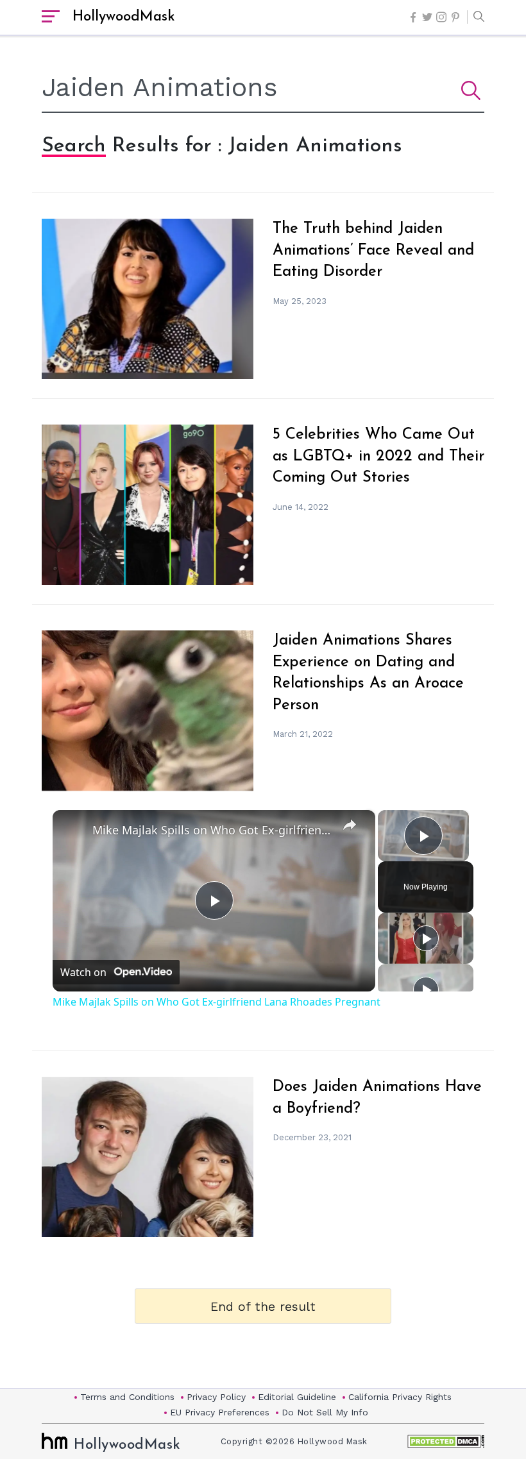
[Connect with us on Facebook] (413, 17)
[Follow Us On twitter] (427, 17)
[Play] (426, 938)
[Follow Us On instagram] (441, 17)
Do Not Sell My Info (325, 1412)
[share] (349, 824)
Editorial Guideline (297, 1397)
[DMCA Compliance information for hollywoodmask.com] (445, 1441)
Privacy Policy (216, 1397)
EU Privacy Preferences (219, 1412)
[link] (73, 830)
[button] (475, 17)
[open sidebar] (51, 17)
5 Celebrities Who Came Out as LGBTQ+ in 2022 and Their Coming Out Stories (378, 456)
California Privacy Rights (400, 1397)
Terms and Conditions (127, 1397)
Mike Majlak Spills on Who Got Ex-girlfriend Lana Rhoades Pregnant (212, 830)
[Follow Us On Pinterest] (455, 17)
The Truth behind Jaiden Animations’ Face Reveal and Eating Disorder (373, 250)
